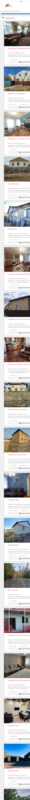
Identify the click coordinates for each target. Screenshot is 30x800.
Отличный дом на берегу (17, 409)
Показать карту (10, 18)
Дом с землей (13, 590)
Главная (4, 11)
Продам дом (12, 229)
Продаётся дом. (13, 500)
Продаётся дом (13, 184)
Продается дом (13, 725)
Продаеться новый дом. (17, 93)
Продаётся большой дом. (17, 455)
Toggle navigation (3, 6)
